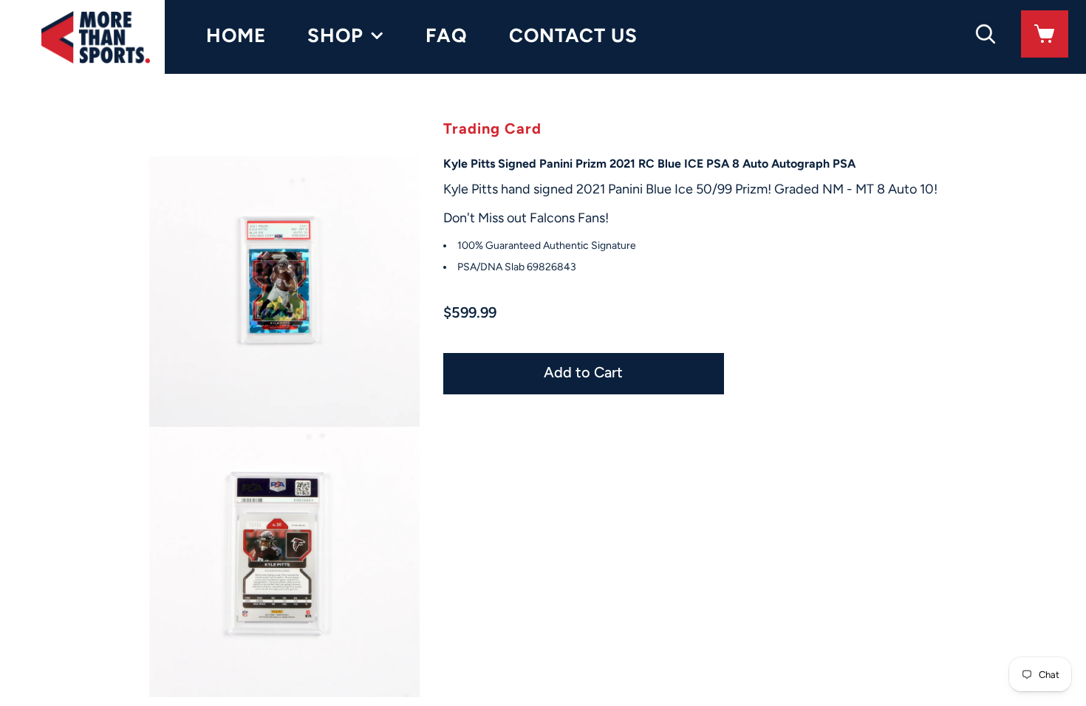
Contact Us (573, 35)
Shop (335, 35)
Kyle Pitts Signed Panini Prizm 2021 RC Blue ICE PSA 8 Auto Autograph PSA (649, 164)
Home (236, 35)
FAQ (447, 35)
